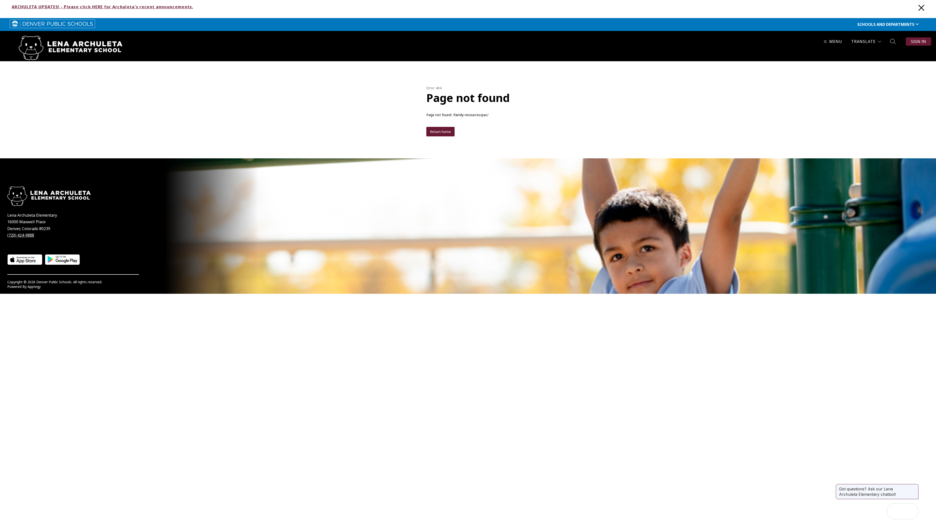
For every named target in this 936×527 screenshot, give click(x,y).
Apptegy (34, 286)
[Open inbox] (895, 511)
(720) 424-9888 (20, 235)
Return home (440, 131)
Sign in (918, 41)
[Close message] (914, 486)
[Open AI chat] (910, 511)
